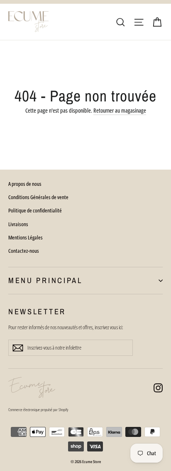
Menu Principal (45, 280)
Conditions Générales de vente (38, 197)
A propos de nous (25, 183)
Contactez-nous (23, 250)
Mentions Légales (25, 237)
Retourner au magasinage (119, 110)
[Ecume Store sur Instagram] (158, 387)
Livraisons (18, 224)
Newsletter (37, 311)
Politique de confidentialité (35, 210)
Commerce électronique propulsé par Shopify (38, 409)
